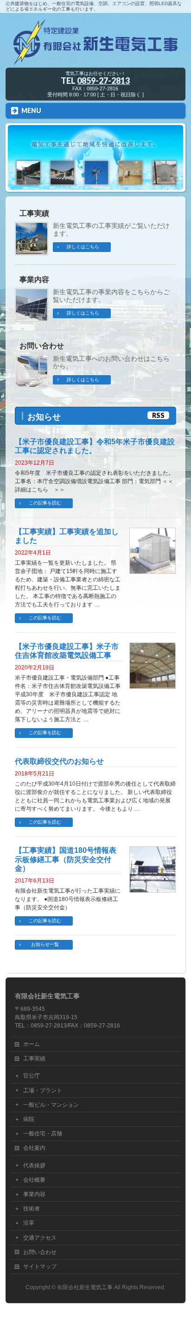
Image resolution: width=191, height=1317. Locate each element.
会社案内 (34, 1148)
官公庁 (31, 1075)
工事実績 (34, 213)
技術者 (31, 1208)
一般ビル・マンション (51, 1105)
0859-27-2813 (103, 81)
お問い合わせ (41, 346)
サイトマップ (40, 1266)
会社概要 (34, 1180)
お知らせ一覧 (45, 944)
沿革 (28, 1223)
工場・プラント (42, 1090)
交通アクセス (40, 1238)
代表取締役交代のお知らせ (59, 761)
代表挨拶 (34, 1165)
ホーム (31, 1044)
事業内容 (34, 280)
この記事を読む (45, 502)
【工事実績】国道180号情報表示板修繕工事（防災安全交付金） (65, 859)
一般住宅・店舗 (42, 1133)
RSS (158, 415)
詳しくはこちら (83, 246)
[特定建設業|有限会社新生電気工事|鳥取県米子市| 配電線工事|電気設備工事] (95, 57)
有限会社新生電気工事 (85, 1287)
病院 (28, 1119)
